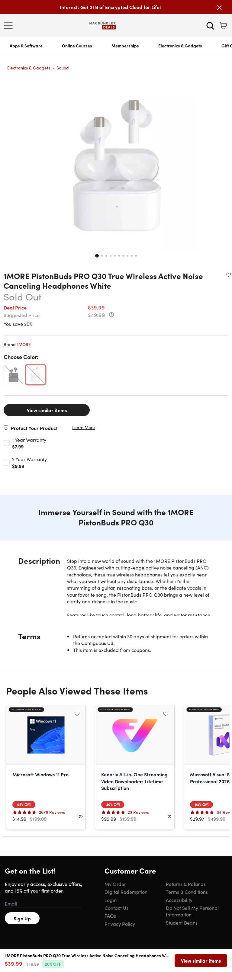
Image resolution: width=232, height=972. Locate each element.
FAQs (110, 915)
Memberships (125, 46)
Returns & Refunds (186, 884)
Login (111, 900)
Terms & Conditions (187, 891)
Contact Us (116, 907)
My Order (115, 884)
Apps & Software (26, 46)
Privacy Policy (120, 923)
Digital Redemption (126, 891)
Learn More (83, 427)
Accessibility (179, 900)
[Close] (219, 8)
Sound (62, 68)
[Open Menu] (10, 26)
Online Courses (77, 46)
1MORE (24, 344)
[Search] (210, 26)
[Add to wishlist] (228, 274)
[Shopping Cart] (223, 25)
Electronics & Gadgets (180, 46)
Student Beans (182, 922)
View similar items (47, 410)
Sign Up (22, 918)
